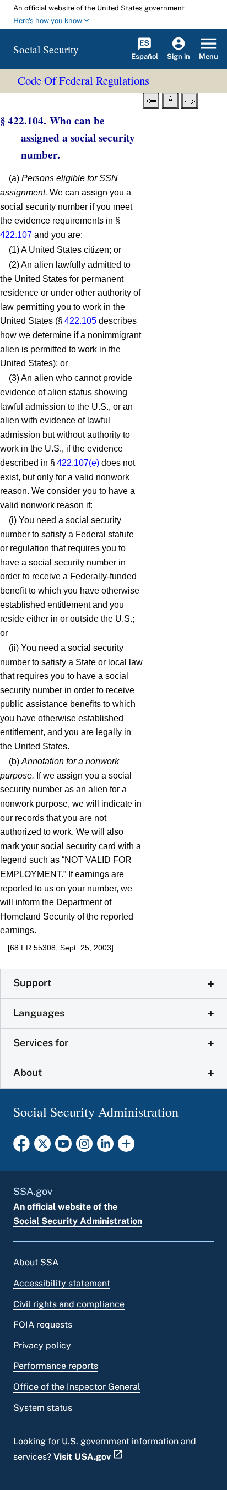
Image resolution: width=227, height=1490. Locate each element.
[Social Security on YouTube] (63, 1147)
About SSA (35, 1262)
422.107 (16, 235)
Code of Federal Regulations (83, 80)
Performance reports (55, 1366)
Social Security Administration (77, 1221)
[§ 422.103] (151, 99)
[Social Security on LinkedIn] (105, 1147)
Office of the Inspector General (76, 1387)
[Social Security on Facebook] (21, 1147)
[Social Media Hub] (126, 1147)
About (27, 1072)
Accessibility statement (61, 1283)
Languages (38, 1013)
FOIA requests (42, 1324)
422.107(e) (78, 462)
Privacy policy (42, 1345)
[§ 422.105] (189, 99)
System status (42, 1407)
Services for (40, 1042)
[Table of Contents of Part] (170, 99)
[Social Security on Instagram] (84, 1147)
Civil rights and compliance (69, 1304)
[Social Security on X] (42, 1147)
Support (32, 982)
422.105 (80, 320)
